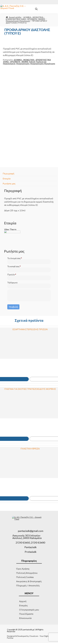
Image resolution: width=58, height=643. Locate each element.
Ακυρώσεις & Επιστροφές (29, 581)
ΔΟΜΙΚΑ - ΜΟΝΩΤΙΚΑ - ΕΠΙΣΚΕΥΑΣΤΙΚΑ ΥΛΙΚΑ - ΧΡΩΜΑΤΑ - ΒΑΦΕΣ (25, 18)
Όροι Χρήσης (23, 568)
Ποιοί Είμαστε (26, 613)
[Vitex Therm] (29, 238)
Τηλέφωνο (12, 282)
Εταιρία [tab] (7, 178)
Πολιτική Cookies (25, 577)
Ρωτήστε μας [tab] (9, 183)
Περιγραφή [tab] (8, 173)
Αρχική (22, 601)
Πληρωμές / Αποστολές (28, 585)
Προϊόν (11, 274)
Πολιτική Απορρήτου (26, 573)
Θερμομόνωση (22, 63)
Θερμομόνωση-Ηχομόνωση (18, 21)
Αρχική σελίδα (15, 17)
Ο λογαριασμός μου (29, 609)
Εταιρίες (23, 605)
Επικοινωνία (25, 618)
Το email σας (13, 266)
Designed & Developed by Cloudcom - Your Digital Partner (28, 637)
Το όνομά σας (14, 258)
